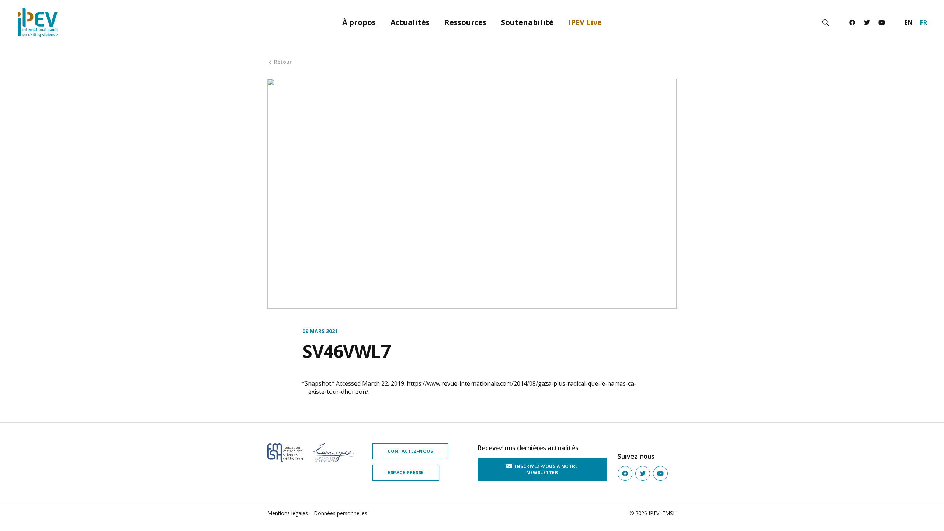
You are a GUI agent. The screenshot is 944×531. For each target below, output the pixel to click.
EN (909, 22)
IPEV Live (585, 22)
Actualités (410, 22)
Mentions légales (287, 513)
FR (923, 22)
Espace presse (406, 472)
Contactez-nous (410, 451)
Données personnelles (340, 513)
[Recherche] (825, 22)
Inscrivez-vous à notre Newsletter (546, 469)
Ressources (465, 22)
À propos (359, 22)
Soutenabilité (527, 22)
